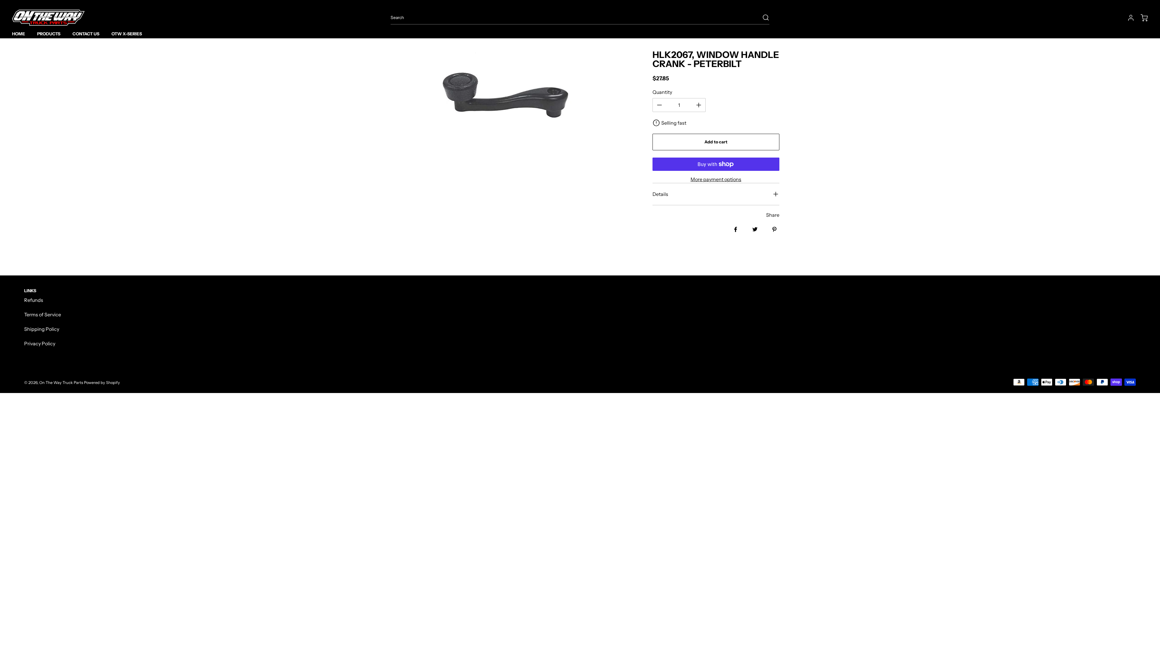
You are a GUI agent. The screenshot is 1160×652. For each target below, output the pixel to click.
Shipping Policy (41, 329)
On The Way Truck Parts (61, 382)
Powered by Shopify (102, 382)
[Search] (762, 17)
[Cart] (1141, 17)
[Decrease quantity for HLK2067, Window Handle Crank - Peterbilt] (659, 105)
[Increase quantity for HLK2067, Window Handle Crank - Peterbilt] (698, 105)
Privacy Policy (39, 343)
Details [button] (660, 194)
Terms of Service (42, 315)
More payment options (716, 179)
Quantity (662, 92)
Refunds (33, 300)
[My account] (1128, 17)
